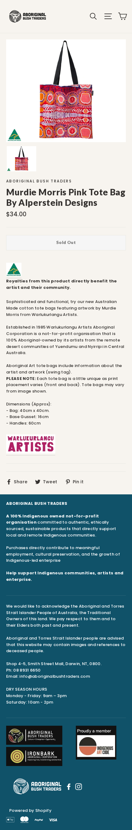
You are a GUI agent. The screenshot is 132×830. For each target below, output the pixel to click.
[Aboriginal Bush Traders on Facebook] (68, 786)
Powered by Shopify (30, 810)
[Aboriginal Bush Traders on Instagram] (78, 786)
